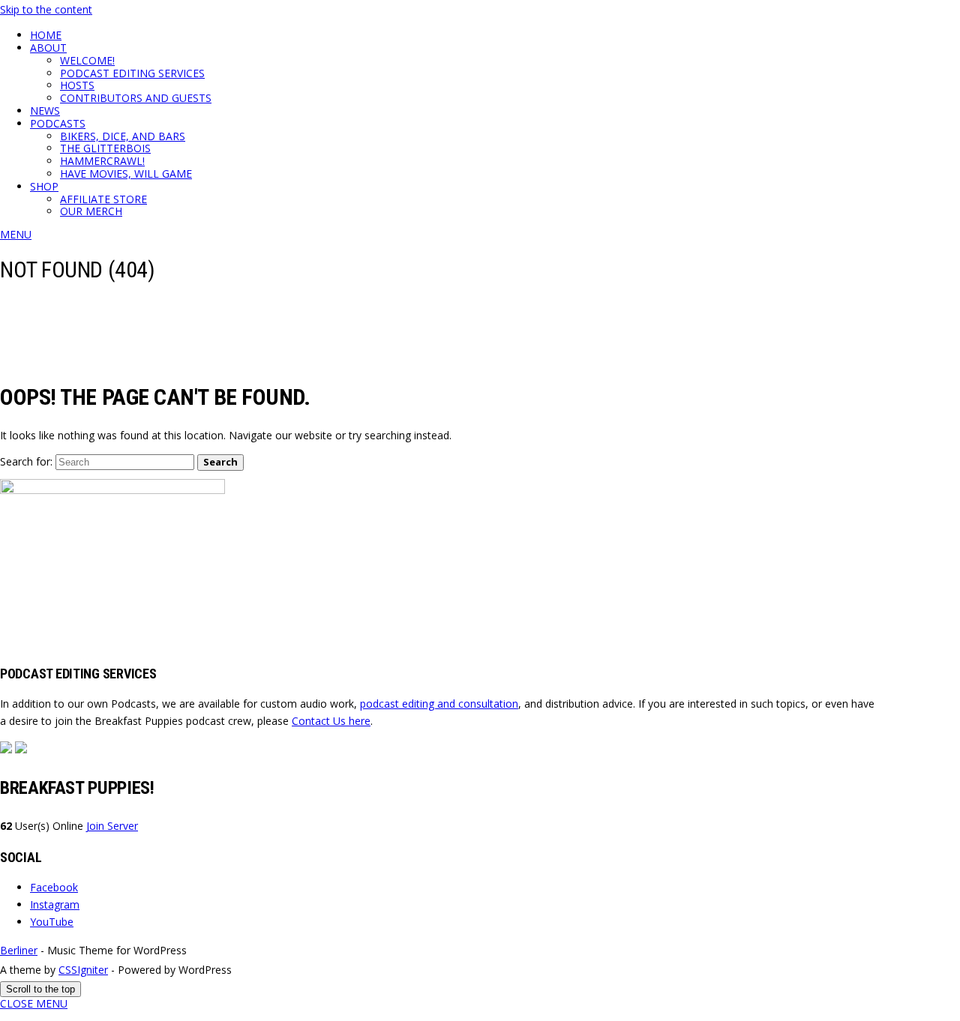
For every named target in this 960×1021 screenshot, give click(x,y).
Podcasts (58, 123)
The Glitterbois (105, 148)
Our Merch (91, 211)
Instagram (55, 904)
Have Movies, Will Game (126, 173)
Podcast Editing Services (132, 73)
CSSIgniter (83, 970)
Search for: (26, 461)
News (45, 110)
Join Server (112, 826)
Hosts (77, 85)
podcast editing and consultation (439, 703)
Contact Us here (331, 721)
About (48, 47)
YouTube (52, 922)
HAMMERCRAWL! (102, 161)
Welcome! (87, 60)
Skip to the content (46, 9)
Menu (16, 234)
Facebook (54, 887)
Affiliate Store (103, 199)
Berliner (19, 950)
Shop (44, 186)
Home (46, 35)
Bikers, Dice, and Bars (122, 136)
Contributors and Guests (136, 98)
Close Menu (34, 1003)
